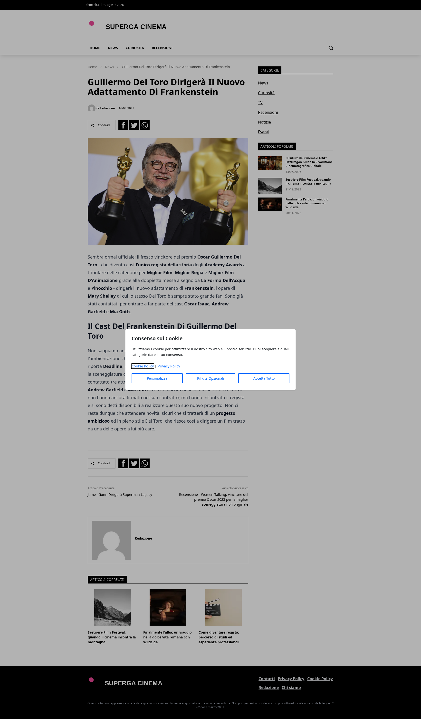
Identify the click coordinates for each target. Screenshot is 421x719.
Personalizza (157, 378)
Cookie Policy (143, 366)
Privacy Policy (169, 366)
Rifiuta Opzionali (210, 378)
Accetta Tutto (264, 378)
